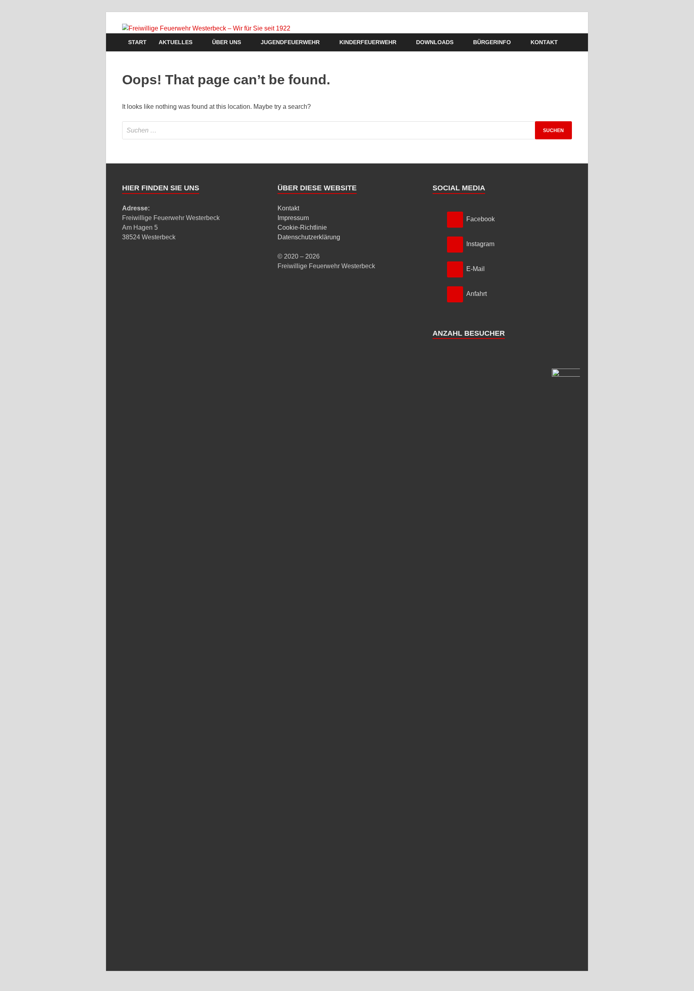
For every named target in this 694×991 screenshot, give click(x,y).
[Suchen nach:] (347, 130)
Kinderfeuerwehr (367, 42)
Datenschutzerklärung (309, 237)
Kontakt (544, 42)
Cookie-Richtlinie (302, 227)
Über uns (226, 42)
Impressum (293, 217)
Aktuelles (175, 42)
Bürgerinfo (492, 42)
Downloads (434, 42)
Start (137, 42)
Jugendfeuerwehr (290, 42)
